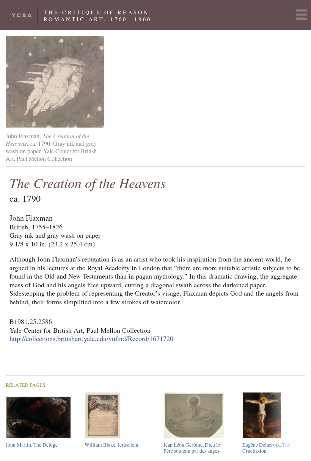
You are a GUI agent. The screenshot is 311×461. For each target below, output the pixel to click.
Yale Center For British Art (21, 15)
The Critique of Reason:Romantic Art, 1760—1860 (98, 16)
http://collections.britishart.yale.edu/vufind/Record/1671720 (91, 338)
